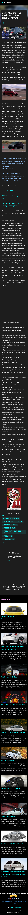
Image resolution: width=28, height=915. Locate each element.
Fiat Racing (7, 536)
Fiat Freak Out (8, 528)
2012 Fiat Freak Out (10, 518)
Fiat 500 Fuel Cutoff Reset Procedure (13, 844)
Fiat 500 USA (8, 2)
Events (20, 522)
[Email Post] (3, 516)
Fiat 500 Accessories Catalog (10, 788)
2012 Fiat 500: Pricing (8, 760)
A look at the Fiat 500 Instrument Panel (13, 705)
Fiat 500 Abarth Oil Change (9, 677)
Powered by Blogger (15, 907)
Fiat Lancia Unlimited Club (11, 532)
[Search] (26, 2)
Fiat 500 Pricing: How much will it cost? (13, 732)
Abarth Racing (8, 522)
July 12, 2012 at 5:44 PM (13, 553)
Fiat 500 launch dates (8, 816)
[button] (3, 23)
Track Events (8, 539)
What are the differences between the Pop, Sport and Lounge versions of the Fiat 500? (13, 874)
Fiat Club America (10, 525)
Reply (9, 560)
